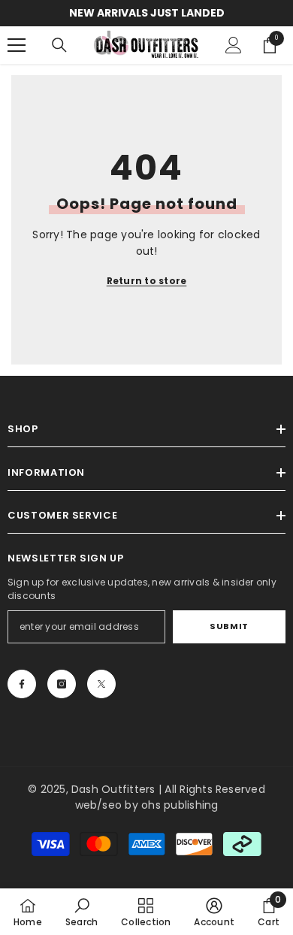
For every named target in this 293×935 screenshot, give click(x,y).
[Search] (59, 45)
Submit (229, 626)
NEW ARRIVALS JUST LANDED (147, 12)
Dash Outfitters (113, 789)
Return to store (147, 280)
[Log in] (233, 45)
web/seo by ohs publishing (147, 804)
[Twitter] (101, 684)
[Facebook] (22, 684)
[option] (146, 13)
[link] (81, 911)
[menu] (17, 45)
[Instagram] (61, 684)
